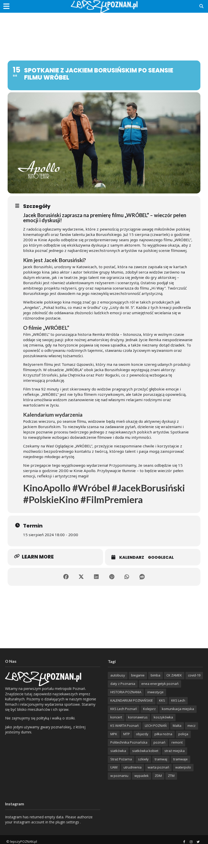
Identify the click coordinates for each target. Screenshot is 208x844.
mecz (191, 725)
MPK (113, 734)
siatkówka (118, 750)
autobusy (117, 675)
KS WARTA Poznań (124, 725)
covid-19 (194, 675)
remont (177, 742)
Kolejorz (149, 708)
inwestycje (155, 692)
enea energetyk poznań (160, 683)
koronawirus (138, 717)
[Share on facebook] (66, 576)
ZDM (158, 775)
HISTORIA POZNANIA (125, 692)
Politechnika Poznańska (128, 742)
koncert (116, 717)
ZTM (171, 775)
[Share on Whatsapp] (126, 576)
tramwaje (180, 759)
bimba (155, 675)
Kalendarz (131, 557)
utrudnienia (133, 767)
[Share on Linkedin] (96, 576)
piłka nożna (163, 734)
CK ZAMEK (174, 675)
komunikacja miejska (178, 708)
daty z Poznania (122, 683)
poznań (159, 742)
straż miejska (174, 750)
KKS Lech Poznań (123, 708)
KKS (162, 700)
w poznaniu (119, 775)
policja (183, 734)
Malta (177, 725)
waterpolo (183, 767)
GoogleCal (161, 557)
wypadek (141, 775)
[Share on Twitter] (81, 576)
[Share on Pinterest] (111, 576)
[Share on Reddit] (142, 576)
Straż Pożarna (121, 759)
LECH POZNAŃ (156, 725)
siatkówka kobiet (145, 750)
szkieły (143, 759)
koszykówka (163, 717)
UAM (113, 767)
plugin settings (68, 822)
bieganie (138, 675)
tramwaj (161, 759)
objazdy (142, 734)
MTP (126, 734)
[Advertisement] (104, 29)
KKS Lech (178, 700)
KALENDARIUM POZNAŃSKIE (131, 700)
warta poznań (158, 767)
